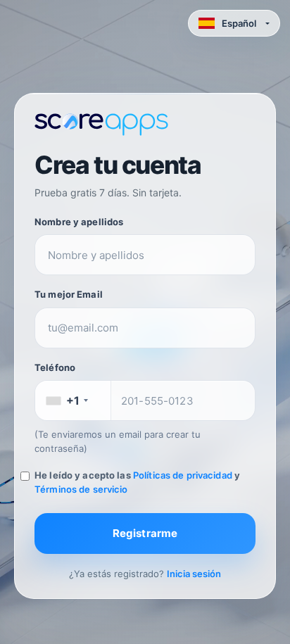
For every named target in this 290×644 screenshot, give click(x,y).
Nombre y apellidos (78, 221)
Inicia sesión (194, 573)
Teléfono (54, 367)
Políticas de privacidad (182, 475)
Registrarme (145, 533)
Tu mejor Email (68, 294)
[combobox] (73, 400)
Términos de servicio (81, 489)
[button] (234, 23)
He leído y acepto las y (137, 482)
